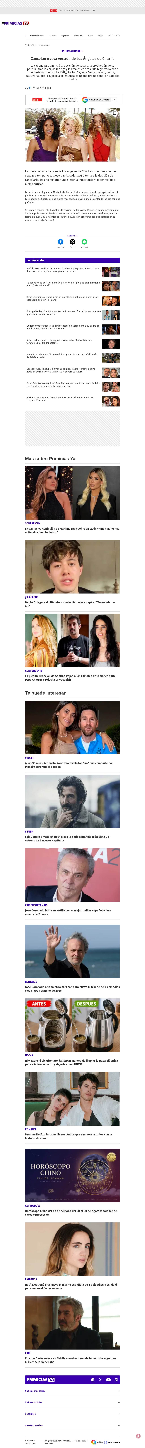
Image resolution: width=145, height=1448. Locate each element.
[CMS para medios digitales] (112, 1442)
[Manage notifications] (138, 1436)
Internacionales (43, 45)
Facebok (60, 247)
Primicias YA (29, 45)
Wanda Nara (78, 36)
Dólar (90, 36)
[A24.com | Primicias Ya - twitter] (100, 1379)
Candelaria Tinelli (37, 36)
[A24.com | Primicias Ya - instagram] (116, 1379)
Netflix (100, 36)
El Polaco (52, 36)
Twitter (72, 247)
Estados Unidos (114, 36)
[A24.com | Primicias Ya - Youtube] (108, 1379)
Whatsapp (84, 247)
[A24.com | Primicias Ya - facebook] (92, 1379)
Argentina (65, 36)
